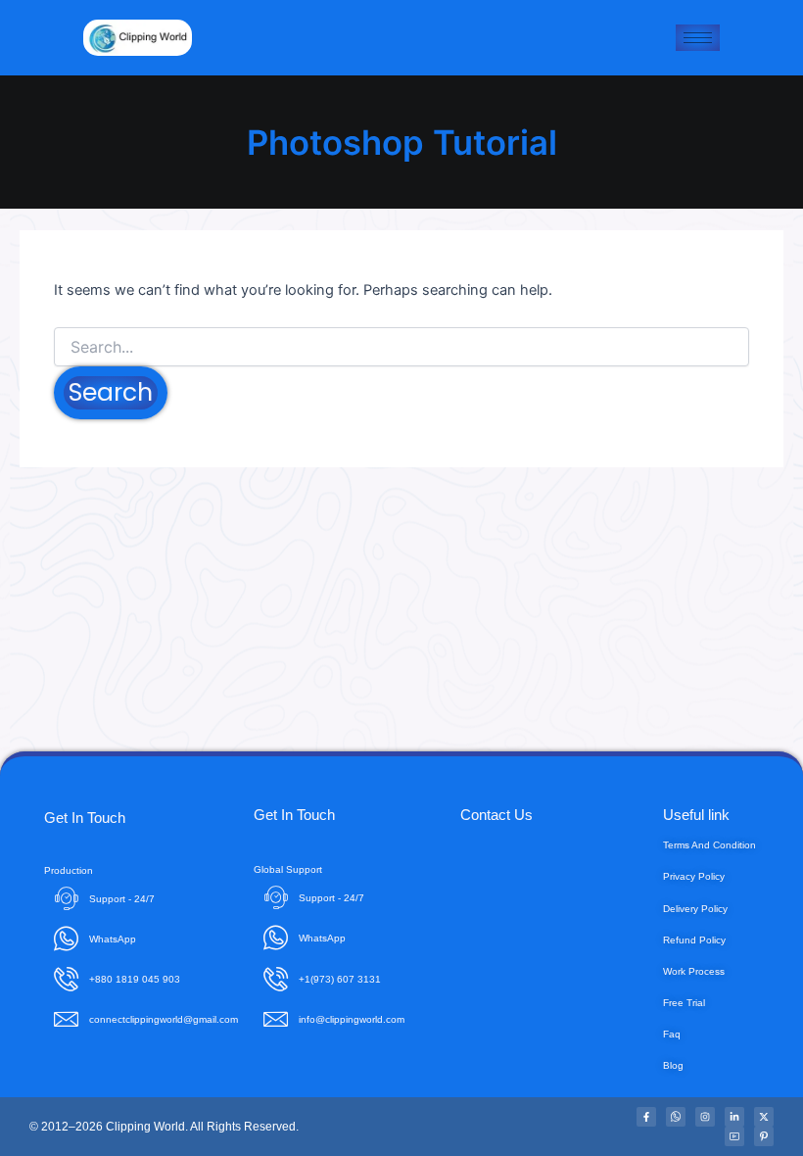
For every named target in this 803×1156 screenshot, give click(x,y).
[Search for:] (401, 347)
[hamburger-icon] (698, 37)
